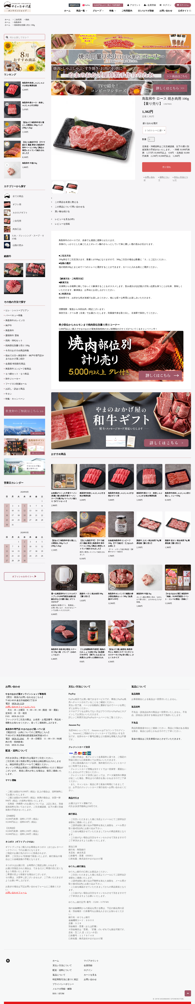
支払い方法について (62, 965)
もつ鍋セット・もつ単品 (17, 374)
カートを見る (90, 975)
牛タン (8, 394)
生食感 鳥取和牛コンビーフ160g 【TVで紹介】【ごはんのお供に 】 (120, 543)
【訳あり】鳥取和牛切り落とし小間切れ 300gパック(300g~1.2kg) (33, 125)
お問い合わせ (166, 11)
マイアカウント (91, 961)
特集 (111, 11)
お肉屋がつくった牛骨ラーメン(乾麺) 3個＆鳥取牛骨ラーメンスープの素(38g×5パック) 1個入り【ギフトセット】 (64, 497)
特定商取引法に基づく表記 (65, 979)
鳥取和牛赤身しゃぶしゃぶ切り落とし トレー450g (178, 494)
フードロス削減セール (16, 384)
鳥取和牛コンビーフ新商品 (18, 369)
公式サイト (183, 11)
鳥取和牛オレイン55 (15, 320)
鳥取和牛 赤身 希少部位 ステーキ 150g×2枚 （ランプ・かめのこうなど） (63, 652)
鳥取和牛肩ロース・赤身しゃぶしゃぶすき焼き (33, 104)
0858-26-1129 (18, 703)
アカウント (135, 5)
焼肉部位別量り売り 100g (24, 25)
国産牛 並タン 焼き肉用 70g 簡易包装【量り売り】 (177, 541)
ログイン (167, 5)
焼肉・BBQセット (14, 340)
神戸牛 (8, 325)
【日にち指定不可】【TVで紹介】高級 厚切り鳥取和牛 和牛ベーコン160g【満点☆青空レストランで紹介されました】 (33, 147)
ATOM (61, 993)
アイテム (184, 5)
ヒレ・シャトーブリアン (17, 310)
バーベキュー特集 (14, 315)
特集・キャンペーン (15, 399)
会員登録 (151, 5)
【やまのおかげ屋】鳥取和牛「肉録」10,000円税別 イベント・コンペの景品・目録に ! (177, 596)
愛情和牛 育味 (12, 335)
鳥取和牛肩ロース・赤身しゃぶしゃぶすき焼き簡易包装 (149, 494)
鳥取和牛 (17, 22)
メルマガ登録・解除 (62, 989)
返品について (59, 975)
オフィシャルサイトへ (24, 576)
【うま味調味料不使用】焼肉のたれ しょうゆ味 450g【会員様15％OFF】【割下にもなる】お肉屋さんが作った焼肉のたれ (92, 653)
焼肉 (27, 20)
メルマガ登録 (147, 11)
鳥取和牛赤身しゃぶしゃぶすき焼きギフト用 (121, 494)
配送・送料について (62, 970)
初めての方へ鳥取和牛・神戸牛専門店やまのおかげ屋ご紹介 (24, 357)
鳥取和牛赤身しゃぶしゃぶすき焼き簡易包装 (33, 84)
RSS (54, 993)
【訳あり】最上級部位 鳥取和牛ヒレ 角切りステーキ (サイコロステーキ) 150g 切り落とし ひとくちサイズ (121, 653)
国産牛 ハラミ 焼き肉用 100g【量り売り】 (91, 595)
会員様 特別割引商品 (15, 364)
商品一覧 (80, 11)
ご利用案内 (127, 11)
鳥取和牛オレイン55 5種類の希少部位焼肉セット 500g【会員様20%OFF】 (120, 596)
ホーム (67, 11)
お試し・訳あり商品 (15, 389)
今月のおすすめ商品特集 (17, 350)
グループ (97, 11)
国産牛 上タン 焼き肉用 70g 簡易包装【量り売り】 (148, 541)
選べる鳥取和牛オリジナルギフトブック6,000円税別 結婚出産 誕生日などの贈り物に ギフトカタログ (64, 598)
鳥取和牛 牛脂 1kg (29, 163)
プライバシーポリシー (63, 984)
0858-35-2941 (18, 739)
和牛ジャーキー (12, 379)
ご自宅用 (17, 20)
